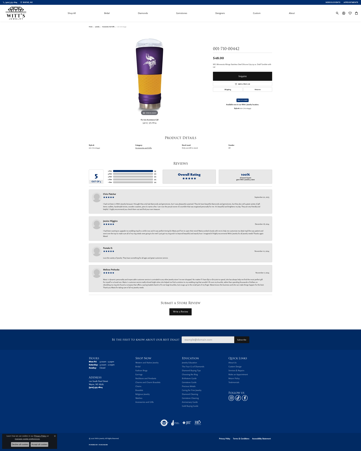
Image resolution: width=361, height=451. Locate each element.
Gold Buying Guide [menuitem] (190, 406)
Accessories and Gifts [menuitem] (144, 402)
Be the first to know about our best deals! (145, 339)
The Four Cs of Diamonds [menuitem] (193, 366)
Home (91, 27)
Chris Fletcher (109, 194)
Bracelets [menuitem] (139, 390)
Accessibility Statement (261, 438)
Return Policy (234, 378)
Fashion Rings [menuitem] (141, 370)
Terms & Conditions (241, 438)
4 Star (110, 174)
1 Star (110, 182)
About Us (232, 362)
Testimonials (233, 382)
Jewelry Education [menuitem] (189, 362)
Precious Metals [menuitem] (188, 386)
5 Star (110, 171)
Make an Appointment (238, 374)
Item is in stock (242, 100)
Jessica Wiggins (110, 221)
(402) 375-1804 (149, 123)
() (155, 171)
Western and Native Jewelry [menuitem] (147, 362)
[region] (149, 74)
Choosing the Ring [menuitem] (190, 374)
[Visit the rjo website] (197, 422)
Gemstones (181, 13)
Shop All (72, 13)
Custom (257, 13)
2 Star (110, 179)
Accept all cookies (39, 444)
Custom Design (235, 366)
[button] (337, 13)
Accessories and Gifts (108, 27)
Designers (220, 13)
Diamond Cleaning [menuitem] (190, 394)
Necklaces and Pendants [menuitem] (145, 378)
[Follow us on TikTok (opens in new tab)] (238, 398)
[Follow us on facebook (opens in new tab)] (245, 398)
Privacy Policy (224, 438)
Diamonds (143, 13)
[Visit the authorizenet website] (164, 422)
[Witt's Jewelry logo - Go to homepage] (16, 13)
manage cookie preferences (27, 439)
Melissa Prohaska (111, 269)
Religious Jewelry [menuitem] (142, 394)
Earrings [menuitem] (138, 374)
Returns (258, 90)
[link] (10, 2)
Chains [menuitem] (138, 386)
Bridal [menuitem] (137, 366)
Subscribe (241, 339)
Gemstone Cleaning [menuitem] (190, 398)
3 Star (110, 177)
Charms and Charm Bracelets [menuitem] (147, 382)
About (292, 13)
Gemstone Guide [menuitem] (189, 382)
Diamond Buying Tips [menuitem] (191, 370)
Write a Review (180, 311)
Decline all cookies (20, 444)
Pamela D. (108, 248)
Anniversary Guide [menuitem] (190, 402)
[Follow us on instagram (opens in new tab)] (231, 398)
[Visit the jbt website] (186, 422)
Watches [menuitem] (138, 398)
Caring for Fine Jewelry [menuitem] (191, 390)
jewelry (97, 27)
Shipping (227, 90)
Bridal (107, 13)
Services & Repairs (236, 370)
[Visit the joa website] (175, 422)
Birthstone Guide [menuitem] (189, 378)
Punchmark (103, 445)
